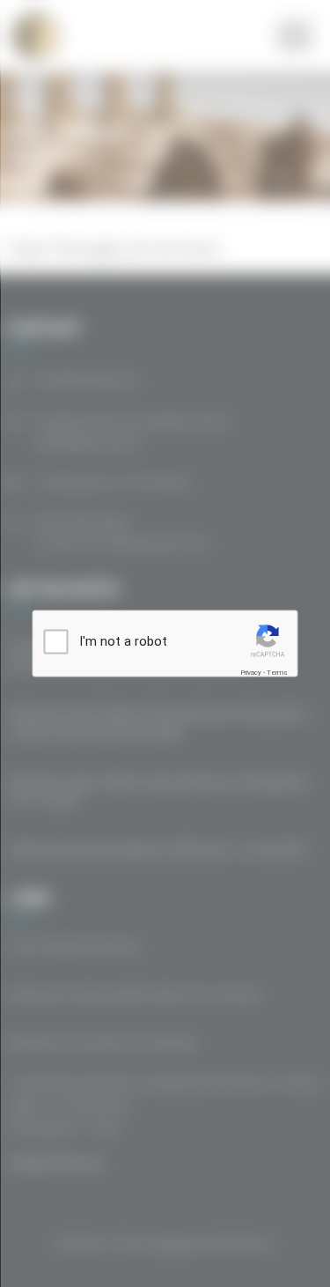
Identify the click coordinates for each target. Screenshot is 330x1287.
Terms (277, 672)
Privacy (250, 672)
